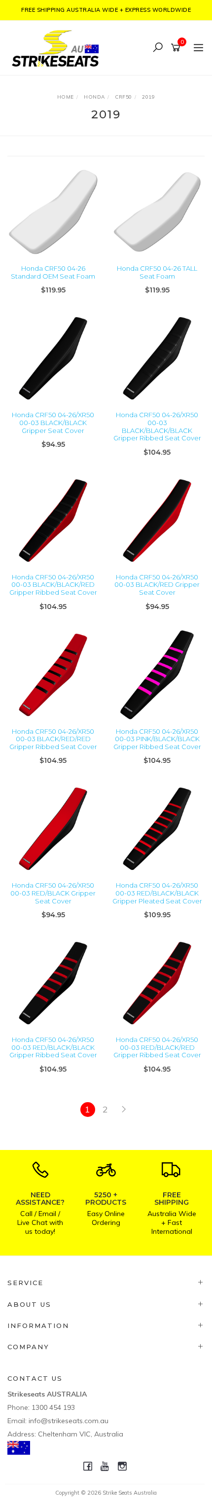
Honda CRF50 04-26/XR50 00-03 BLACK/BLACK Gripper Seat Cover (53, 422)
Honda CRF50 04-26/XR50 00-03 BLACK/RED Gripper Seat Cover (157, 584)
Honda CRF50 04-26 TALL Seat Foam (157, 272)
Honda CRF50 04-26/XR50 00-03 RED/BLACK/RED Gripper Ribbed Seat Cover (157, 1047)
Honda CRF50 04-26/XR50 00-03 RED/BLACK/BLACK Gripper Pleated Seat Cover (157, 892)
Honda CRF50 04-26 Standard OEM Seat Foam (53, 272)
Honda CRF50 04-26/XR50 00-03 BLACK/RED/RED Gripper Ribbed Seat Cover (53, 739)
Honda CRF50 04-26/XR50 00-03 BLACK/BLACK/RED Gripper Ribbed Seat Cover (53, 584)
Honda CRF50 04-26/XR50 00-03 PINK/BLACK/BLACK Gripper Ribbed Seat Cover (157, 739)
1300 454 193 (53, 1407)
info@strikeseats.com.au (68, 1420)
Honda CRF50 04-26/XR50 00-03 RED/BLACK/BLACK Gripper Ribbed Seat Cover (53, 1047)
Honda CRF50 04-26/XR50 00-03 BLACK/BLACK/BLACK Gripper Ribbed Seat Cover (157, 426)
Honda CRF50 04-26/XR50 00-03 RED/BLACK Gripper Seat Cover (53, 892)
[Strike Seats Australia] (57, 47)
